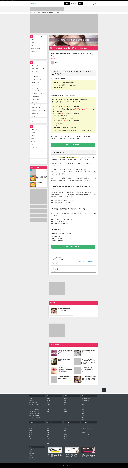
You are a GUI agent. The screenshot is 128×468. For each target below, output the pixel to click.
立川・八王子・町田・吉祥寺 (34, 417)
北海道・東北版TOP (33, 425)
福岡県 (65, 428)
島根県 (48, 434)
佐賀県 (65, 432)
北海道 (30, 430)
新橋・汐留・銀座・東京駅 (34, 411)
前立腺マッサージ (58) (36, 104)
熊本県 (65, 430)
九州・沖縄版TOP (67, 425)
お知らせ (53, 58)
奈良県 (65, 409)
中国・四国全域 (49, 426)
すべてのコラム (35, 129)
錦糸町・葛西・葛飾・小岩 (34, 415)
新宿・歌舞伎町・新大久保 (34, 404)
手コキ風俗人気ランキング (86, 425)
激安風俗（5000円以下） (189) (38, 110)
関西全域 (65, 400)
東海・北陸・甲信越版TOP (86, 398)
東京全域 (31, 400)
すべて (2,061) (35, 65)
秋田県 (30, 434)
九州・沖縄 (33, 57)
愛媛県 (48, 441)
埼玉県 (48, 402)
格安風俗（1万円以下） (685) (38, 113)
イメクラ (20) (35, 88)
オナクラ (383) (35, 71)
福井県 (83, 419)
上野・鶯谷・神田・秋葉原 (34, 413)
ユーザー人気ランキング (37, 162)
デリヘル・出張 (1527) (37, 121)
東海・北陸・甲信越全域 (86, 400)
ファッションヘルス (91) (37, 85)
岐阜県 (83, 407)
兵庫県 (65, 406)
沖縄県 (65, 441)
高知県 (48, 443)
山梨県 (83, 411)
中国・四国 (33, 54)
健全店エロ (33, 144)
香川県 (48, 438)
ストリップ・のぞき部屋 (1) (38, 93)
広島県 (48, 428)
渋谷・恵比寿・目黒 (33, 402)
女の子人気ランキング (86, 428)
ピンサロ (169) (35, 76)
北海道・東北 (34, 51)
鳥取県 (48, 432)
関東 (32, 42)
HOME (31, 12)
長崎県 (65, 434)
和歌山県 (65, 411)
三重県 (83, 409)
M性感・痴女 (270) (36, 74)
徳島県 (48, 440)
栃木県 (48, 409)
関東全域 (48, 400)
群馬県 (48, 411)
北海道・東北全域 (32, 426)
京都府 (65, 404)
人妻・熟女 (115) (35, 99)
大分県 (65, 436)
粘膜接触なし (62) (36, 102)
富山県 (83, 417)
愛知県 (83, 402)
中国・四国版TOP (50, 425)
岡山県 (48, 430)
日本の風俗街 (34, 154)
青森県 (30, 432)
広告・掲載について (33, 453)
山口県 (48, 436)
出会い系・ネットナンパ (36, 150)
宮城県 (30, 428)
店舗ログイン (31, 451)
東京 (32, 39)
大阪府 (65, 402)
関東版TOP (49, 398)
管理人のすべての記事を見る (86, 261)
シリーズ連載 (34, 147)
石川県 (83, 415)
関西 (32, 45)
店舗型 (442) (34, 116)
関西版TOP (66, 398)
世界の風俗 (33, 132)
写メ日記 (83, 430)
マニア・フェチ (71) (36, 107)
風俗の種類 (33, 141)
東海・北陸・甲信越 (35, 48)
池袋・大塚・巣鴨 (32, 406)
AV (32, 160)
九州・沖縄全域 (67, 426)
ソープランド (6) (35, 90)
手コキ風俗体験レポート (86, 426)
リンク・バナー (32, 455)
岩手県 (30, 438)
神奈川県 (48, 404)
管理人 (35, 12)
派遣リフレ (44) (35, 82)
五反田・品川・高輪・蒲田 (34, 407)
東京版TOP (31, 398)
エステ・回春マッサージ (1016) (38, 68)
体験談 (33, 135)
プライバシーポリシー (33, 459)
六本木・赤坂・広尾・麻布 (34, 409)
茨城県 (48, 407)
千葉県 (48, 406)
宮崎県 (65, 438)
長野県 (83, 413)
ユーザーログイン (32, 449)
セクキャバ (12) (35, 96)
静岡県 (83, 404)
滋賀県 (65, 407)
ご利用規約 (31, 457)
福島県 (30, 440)
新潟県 (83, 406)
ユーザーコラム (84, 432)
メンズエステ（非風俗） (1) (38, 79)
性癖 (32, 157)
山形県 (30, 436)
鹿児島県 (65, 440)
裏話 (32, 138)
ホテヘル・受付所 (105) (37, 118)
